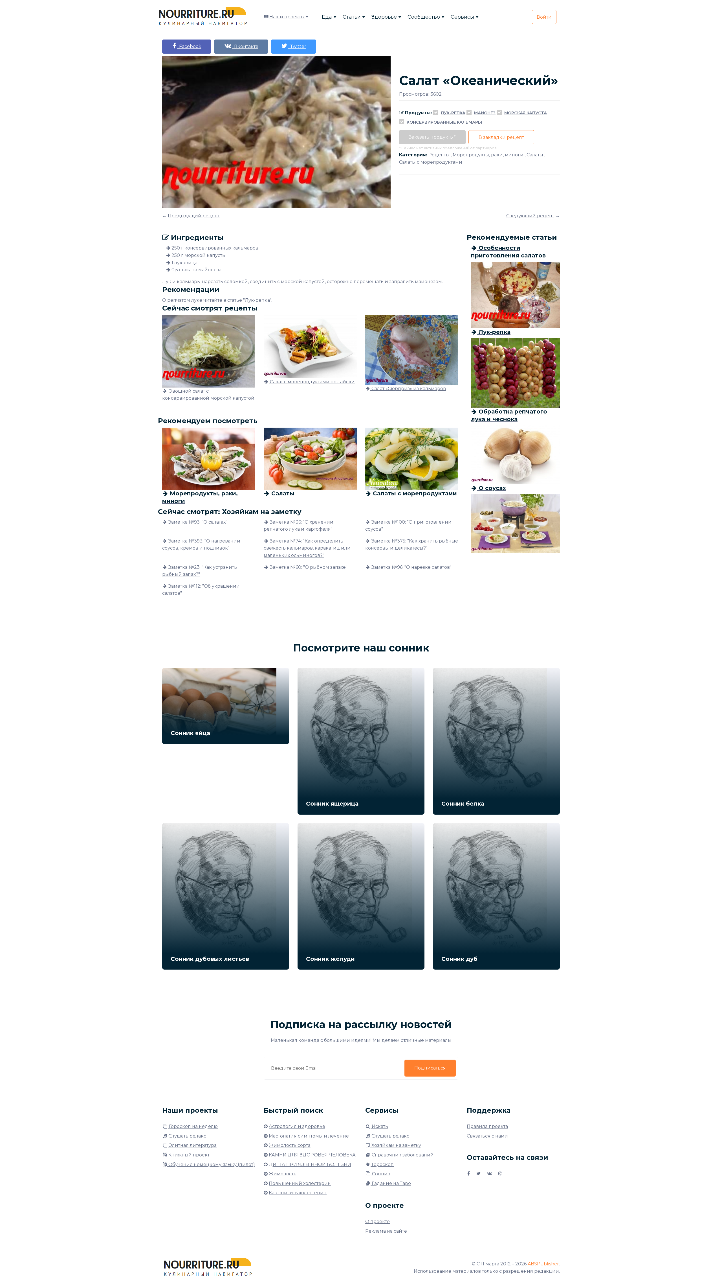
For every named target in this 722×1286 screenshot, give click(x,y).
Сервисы (462, 17)
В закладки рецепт (501, 137)
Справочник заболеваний (402, 1155)
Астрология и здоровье (297, 1126)
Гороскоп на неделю (193, 1126)
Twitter (297, 46)
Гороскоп (382, 1164)
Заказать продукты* (432, 137)
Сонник (380, 1173)
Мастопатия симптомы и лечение (309, 1136)
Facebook (189, 46)
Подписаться (430, 1068)
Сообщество (424, 17)
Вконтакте (245, 46)
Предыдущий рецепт (194, 215)
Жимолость (282, 1173)
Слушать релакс (186, 1136)
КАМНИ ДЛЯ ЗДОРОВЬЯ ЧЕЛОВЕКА (312, 1155)
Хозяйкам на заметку (395, 1145)
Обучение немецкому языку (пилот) (211, 1164)
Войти (544, 17)
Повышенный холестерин (300, 1183)
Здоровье (384, 17)
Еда (327, 17)
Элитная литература (192, 1145)
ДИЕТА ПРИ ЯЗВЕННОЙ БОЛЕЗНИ (310, 1164)
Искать (379, 1126)
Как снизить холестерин (298, 1192)
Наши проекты (287, 16)
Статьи (352, 17)
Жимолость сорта (290, 1145)
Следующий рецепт (530, 215)
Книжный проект (188, 1155)
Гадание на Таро (391, 1183)
